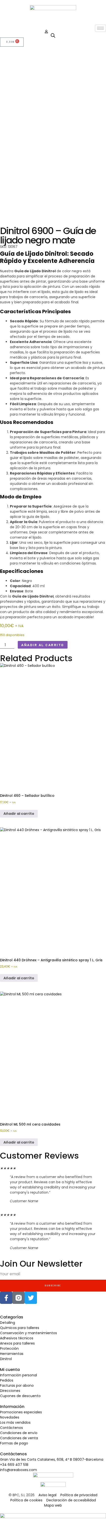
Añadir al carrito (42, 645)
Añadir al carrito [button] (18, 813)
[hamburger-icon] (100, 28)
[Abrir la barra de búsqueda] (53, 35)
